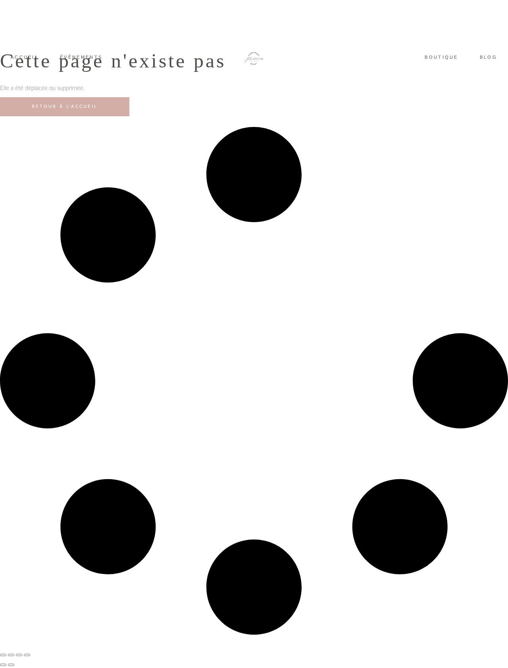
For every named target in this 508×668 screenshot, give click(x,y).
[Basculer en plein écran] (11, 655)
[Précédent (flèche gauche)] (3, 665)
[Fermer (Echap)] (27, 655)
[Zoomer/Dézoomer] (3, 655)
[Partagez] (19, 655)
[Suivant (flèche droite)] (11, 665)
